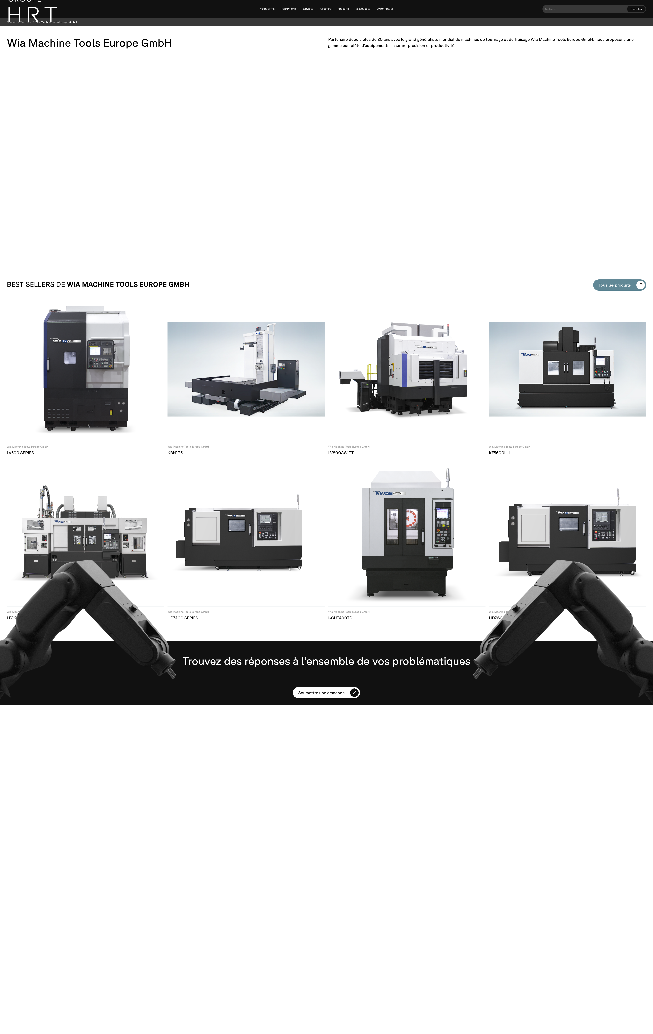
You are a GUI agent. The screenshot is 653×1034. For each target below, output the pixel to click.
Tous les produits (615, 285)
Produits (343, 9)
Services (308, 9)
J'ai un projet (385, 9)
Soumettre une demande (321, 692)
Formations (288, 9)
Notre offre (267, 9)
